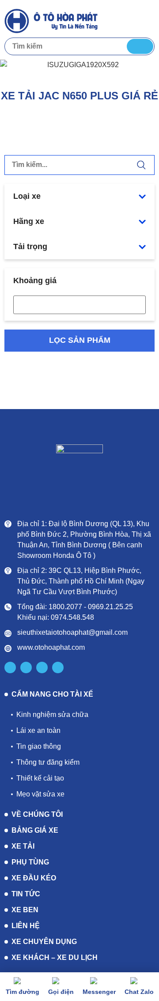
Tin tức (25, 894)
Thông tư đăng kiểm (48, 762)
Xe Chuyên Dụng (44, 941)
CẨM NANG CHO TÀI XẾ (52, 694)
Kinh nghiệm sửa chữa (52, 714)
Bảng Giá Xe (34, 830)
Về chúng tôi (37, 814)
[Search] (140, 46)
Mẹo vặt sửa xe (40, 794)
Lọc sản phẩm (79, 340)
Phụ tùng (30, 862)
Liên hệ (25, 925)
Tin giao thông (38, 746)
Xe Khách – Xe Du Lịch (54, 957)
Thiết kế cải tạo (40, 778)
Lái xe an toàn (38, 730)
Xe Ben (24, 910)
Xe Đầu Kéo (33, 878)
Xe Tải (22, 846)
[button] (146, 20)
